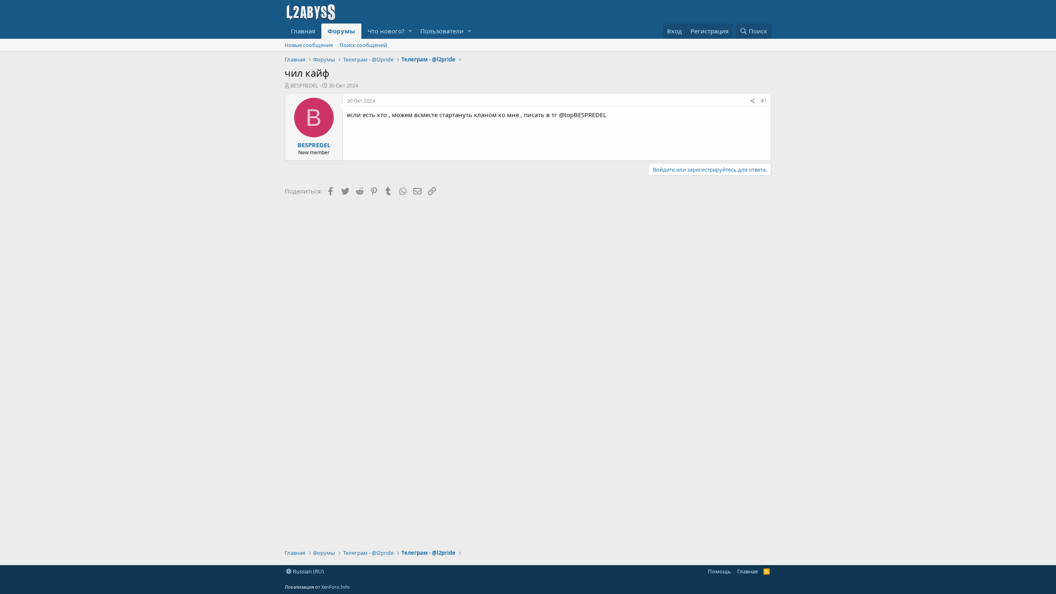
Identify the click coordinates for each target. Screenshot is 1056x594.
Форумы (341, 31)
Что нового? (386, 31)
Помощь (719, 571)
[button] (410, 31)
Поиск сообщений (363, 45)
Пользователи (442, 31)
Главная (303, 31)
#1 (764, 100)
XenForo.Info (335, 587)
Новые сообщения (309, 45)
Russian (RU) (308, 571)
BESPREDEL (304, 85)
